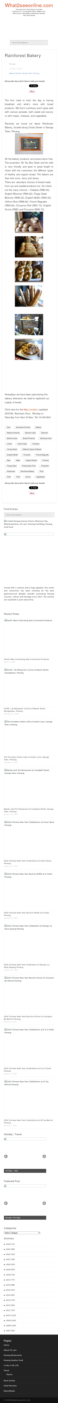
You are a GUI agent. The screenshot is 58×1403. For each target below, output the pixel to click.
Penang (36, 73)
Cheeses (35, 443)
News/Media (9, 1391)
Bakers (38, 427)
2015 (10, 1290)
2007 (10, 1331)
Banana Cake (30, 432)
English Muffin (12, 454)
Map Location (31, 409)
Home (6, 1345)
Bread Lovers (12, 438)
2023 (10, 1249)
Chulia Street (12, 449)
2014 (10, 1295)
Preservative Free (29, 465)
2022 (10, 1254)
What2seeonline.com (29, 4)
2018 (10, 1275)
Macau (9, 1374)
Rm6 (9, 476)
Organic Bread (31, 460)
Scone (28, 476)
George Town (27, 73)
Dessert (18, 73)
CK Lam (12, 64)
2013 (10, 1300)
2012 (10, 1305)
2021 (10, 1259)
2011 (10, 1310)
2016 (10, 1285)
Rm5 (42, 471)
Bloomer (44, 432)
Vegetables (40, 476)
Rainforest (11, 471)
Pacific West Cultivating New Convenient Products (26, 659)
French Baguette (42, 454)
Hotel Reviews (10, 1386)
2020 (10, 1264)
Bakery (11, 73)
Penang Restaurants (13, 1355)
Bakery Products (13, 432)
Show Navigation (53, 5)
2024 (10, 1244)
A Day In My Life (11, 1365)
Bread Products (29, 438)
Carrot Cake (22, 443)
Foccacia (27, 454)
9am (8, 427)
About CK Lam (10, 1350)
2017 (10, 1280)
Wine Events (9, 1381)
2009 (11, 1320)
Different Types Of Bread (32, 449)
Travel (6, 1370)
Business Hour (46, 438)
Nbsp (18, 460)
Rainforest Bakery (27, 471)
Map (8, 460)
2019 (10, 1270)
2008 (11, 1326)
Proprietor (45, 465)
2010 (11, 1315)
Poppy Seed (11, 465)
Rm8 (18, 476)
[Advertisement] (30, 29)
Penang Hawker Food (13, 1360)
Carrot (9, 443)
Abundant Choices (23, 427)
